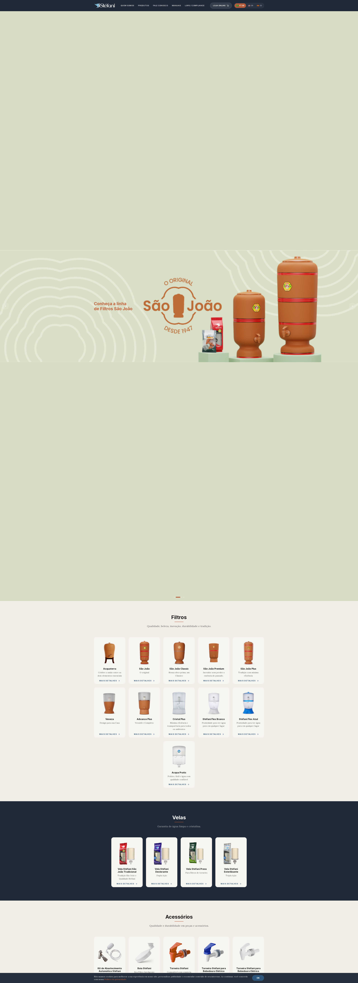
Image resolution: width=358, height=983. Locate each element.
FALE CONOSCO (160, 5)
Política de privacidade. (115, 979)
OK (258, 978)
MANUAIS (176, 5)
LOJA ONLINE (219, 5)
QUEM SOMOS (127, 5)
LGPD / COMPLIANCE (195, 5)
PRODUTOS (143, 5)
